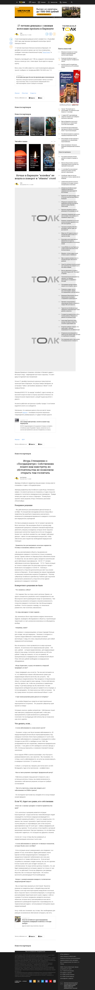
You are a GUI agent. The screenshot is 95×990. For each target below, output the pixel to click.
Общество (22, 34)
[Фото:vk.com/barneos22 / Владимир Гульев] (45, 218)
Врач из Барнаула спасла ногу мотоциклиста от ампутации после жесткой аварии (69, 123)
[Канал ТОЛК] (40, 98)
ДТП (23, 439)
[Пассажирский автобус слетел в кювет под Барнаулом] (17, 425)
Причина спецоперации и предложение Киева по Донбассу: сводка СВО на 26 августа (70, 303)
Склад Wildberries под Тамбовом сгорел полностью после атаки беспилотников (70, 248)
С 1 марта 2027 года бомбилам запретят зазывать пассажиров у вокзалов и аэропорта (70, 116)
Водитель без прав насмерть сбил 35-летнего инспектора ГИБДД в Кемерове (70, 197)
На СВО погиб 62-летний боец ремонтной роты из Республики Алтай (34, 161)
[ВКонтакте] (50, 34)
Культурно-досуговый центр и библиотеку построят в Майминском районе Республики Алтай (70, 241)
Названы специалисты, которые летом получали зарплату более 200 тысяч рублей (70, 222)
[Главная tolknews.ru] (22, 2)
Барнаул (17, 93)
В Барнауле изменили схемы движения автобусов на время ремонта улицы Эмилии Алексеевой (69, 204)
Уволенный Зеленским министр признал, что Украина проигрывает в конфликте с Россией (70, 279)
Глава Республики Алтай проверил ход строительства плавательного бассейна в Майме (70, 266)
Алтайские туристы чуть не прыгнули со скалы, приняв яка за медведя (70, 177)
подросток (33, 93)
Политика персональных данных (71, 982)
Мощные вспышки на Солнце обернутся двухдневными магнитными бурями (21, 161)
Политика (64, 2)
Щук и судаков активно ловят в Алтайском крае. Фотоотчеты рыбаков (69, 259)
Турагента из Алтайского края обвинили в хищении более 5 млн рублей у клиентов (70, 309)
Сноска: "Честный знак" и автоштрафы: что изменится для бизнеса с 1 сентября (70, 110)
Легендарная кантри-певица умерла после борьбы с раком (69, 285)
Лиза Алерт (46, 52)
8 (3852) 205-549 (65, 976)
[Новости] (32, 98)
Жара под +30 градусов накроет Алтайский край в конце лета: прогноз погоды (69, 234)
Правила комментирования (70, 985)
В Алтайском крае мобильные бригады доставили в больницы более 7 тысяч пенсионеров (70, 129)
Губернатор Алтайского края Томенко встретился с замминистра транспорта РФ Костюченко (69, 190)
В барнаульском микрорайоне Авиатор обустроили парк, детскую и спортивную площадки (70, 334)
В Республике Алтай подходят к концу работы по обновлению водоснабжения (49, 161)
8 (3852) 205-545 (65, 974)
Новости (34, 2)
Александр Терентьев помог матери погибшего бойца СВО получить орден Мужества (69, 322)
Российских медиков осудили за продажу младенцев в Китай (70, 134)
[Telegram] (47, 34)
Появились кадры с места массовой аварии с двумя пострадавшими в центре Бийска (70, 291)
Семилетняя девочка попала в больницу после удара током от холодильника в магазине (69, 183)
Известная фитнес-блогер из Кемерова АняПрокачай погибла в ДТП (70, 146)
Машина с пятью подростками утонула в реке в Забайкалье (69, 254)
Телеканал (43, 2)
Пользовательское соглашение (70, 984)
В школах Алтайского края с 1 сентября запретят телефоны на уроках (70, 59)
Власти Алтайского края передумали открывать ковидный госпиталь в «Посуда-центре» (37, 921)
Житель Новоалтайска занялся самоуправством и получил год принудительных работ (69, 164)
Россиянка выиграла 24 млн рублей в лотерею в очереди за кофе (69, 158)
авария (25, 412)
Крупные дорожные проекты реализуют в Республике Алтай (69, 210)
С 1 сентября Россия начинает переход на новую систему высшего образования (69, 170)
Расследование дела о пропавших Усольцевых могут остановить (70, 340)
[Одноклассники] (54, 34)
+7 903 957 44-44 (65, 970)
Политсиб (22, 479)
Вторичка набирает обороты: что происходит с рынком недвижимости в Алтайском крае (70, 328)
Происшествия (54, 2)
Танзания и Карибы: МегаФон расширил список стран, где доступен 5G (69, 228)
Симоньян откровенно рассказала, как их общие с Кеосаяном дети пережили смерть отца (70, 216)
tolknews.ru (66, 954)
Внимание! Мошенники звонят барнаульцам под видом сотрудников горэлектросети (69, 297)
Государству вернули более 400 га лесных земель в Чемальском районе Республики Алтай (70, 316)
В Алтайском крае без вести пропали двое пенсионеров (35, 77)
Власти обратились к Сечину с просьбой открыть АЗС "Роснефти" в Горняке (70, 272)
